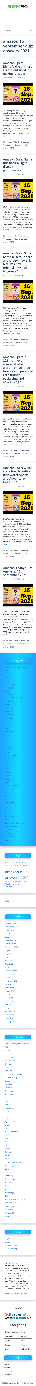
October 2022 (10, 944)
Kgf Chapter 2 (10, 745)
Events (7, 704)
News (7, 765)
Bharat (7, 674)
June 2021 (9, 998)
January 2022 (10, 974)
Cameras (8, 694)
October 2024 (10, 923)
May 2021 (9, 1001)
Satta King (9, 789)
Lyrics (7, 752)
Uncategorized (11, 830)
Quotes (8, 775)
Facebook (9, 708)
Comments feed (11, 1245)
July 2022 (8, 954)
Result (7, 779)
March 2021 (9, 1008)
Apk (6, 671)
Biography (9, 687)
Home (6, 1364)
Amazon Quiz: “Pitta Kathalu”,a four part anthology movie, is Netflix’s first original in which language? (17, 262)
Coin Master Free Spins (14, 698)
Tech (7, 813)
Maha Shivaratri (11, 755)
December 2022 (11, 937)
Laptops (8, 748)
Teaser (7, 809)
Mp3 (7, 762)
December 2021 (11, 977)
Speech (8, 806)
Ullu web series (11, 886)
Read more (16, 230)
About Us (7, 1368)
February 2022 (11, 971)
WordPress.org (11, 1248)
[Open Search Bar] (31, 30)
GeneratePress (29, 1383)
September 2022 (11, 947)
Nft (6, 769)
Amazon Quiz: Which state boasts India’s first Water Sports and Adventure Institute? (17, 475)
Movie (7, 759)
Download (8, 884)
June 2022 (9, 957)
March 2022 (9, 967)
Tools (7, 819)
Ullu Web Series (11, 826)
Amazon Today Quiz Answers (17, 142)
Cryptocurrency (11, 701)
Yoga (7, 840)
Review (7, 782)
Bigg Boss (9, 681)
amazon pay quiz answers (13, 868)
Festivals (8, 711)
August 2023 (10, 930)
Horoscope (9, 731)
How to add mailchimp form (16, 1293)
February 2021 (11, 1011)
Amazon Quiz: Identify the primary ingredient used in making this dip (17, 68)
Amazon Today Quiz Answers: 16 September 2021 (17, 571)
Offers (7, 772)
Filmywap (9, 715)
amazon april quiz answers (18, 862)
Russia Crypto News (13, 786)
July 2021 (8, 994)
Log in (7, 1238)
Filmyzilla (9, 718)
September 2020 (11, 1015)
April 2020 (9, 1018)
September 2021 (11, 988)
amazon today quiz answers (14, 881)
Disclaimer (8, 1374)
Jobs (6, 742)
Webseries (9, 833)
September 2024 (11, 927)
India (7, 735)
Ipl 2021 (8, 738)
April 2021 (9, 1004)
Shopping (9, 799)
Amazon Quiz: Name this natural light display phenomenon (17, 164)
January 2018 (10, 1021)
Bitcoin (7, 691)
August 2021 (10, 991)
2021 (7, 862)
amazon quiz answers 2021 (17, 874)
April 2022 (9, 964)
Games (7, 721)
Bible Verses (10, 677)
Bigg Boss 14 (10, 684)
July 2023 (8, 933)
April (25, 881)
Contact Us (8, 1371)
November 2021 (11, 981)
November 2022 (11, 940)
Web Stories (25, 1349)
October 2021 (10, 984)
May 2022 (9, 960)
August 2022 (10, 950)
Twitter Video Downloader (15, 823)
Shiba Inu (8, 796)
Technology (9, 816)
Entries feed (9, 1242)
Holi (6, 728)
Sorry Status (10, 803)
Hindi (7, 725)
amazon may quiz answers (17, 865)
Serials (7, 792)
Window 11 (9, 836)
